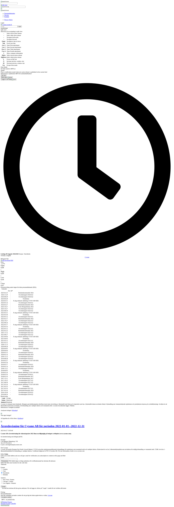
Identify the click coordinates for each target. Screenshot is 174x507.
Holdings (20, 418)
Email (2, 457)
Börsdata (14, 410)
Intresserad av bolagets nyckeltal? (10, 407)
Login (19, 26)
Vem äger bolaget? (6, 415)
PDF (11, 260)
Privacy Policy (8, 20)
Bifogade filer (5, 259)
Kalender (4, 289)
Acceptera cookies (6, 497)
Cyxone (87, 257)
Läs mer (50, 495)
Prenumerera (4, 461)
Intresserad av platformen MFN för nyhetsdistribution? (16, 73)
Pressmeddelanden (9, 13)
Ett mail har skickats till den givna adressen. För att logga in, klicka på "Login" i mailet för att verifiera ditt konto (34, 488)
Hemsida (3, 503)
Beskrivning (4, 396)
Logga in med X (7, 24)
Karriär (8, 503)
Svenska (3, 255)
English (9, 255)
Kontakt (6, 16)
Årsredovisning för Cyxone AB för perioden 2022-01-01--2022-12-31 (42, 426)
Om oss (6, 15)
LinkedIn (13, 503)
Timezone (3, 464)
